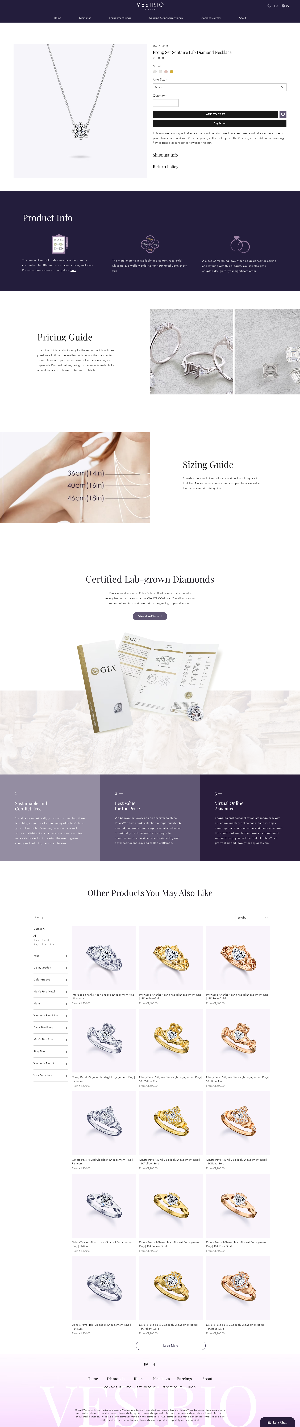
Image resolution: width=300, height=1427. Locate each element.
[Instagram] (146, 1364)
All (35, 936)
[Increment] (175, 103)
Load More (170, 1346)
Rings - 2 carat (41, 940)
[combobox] (219, 87)
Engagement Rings (120, 18)
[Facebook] (154, 1364)
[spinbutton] (166, 103)
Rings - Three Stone (44, 944)
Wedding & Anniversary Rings (166, 18)
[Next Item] (144, 478)
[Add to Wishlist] (283, 114)
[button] (287, 6)
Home (57, 18)
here (73, 270)
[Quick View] (104, 958)
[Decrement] (156, 103)
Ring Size (160, 80)
